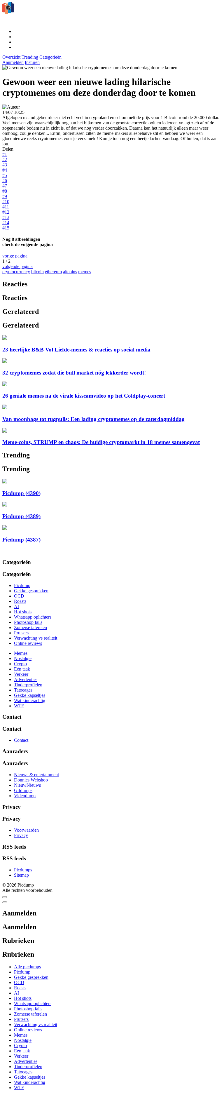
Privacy (21, 835)
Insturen (32, 62)
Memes (20, 653)
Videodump (25, 795)
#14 (5, 222)
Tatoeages (23, 689)
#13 (5, 217)
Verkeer (21, 674)
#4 (4, 170)
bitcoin (37, 271)
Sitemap (21, 875)
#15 (5, 227)
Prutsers (21, 632)
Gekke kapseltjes (29, 695)
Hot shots (23, 611)
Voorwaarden (26, 830)
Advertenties (25, 679)
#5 (4, 175)
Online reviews (28, 643)
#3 (4, 164)
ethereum (53, 271)
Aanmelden (13, 62)
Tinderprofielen (28, 684)
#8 (4, 191)
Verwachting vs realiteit (35, 638)
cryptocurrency (16, 271)
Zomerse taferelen (30, 627)
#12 (5, 212)
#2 (4, 159)
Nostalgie (23, 658)
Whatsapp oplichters (32, 616)
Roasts (20, 601)
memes (84, 271)
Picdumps (23, 869)
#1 (4, 154)
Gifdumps (23, 790)
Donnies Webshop (31, 779)
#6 (4, 180)
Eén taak (22, 668)
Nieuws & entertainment (36, 774)
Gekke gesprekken (31, 590)
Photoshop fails (28, 622)
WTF (19, 705)
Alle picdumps (27, 966)
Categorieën (50, 57)
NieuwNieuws (27, 785)
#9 (4, 196)
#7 (4, 185)
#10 (5, 201)
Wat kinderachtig (29, 700)
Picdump (22, 585)
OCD (19, 595)
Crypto (20, 663)
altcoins (70, 271)
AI (16, 606)
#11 (5, 206)
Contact (21, 740)
